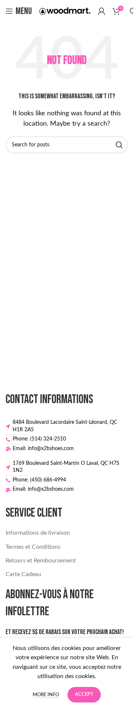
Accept (84, 694)
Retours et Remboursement (41, 561)
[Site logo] (64, 11)
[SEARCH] (119, 144)
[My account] (101, 11)
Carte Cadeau (23, 574)
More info (46, 694)
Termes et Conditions (33, 547)
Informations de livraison (38, 533)
